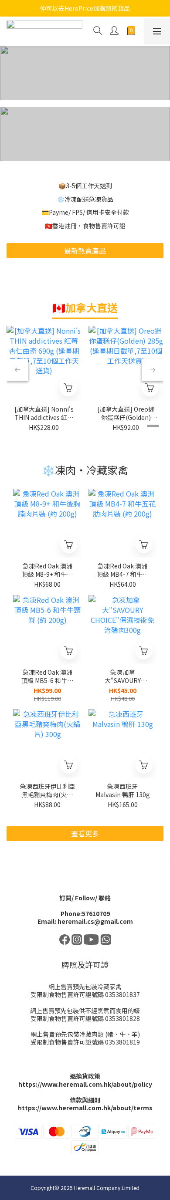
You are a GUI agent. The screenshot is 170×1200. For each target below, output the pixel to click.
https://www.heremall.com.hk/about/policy (85, 1084)
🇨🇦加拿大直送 (85, 307)
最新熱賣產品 (85, 250)
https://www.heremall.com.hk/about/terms (85, 1107)
